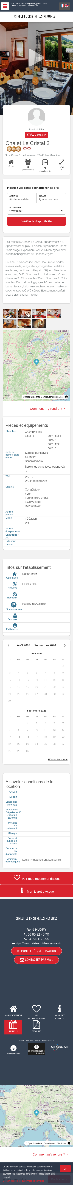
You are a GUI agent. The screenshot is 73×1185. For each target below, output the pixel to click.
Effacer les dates (58, 759)
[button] (36, 135)
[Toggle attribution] (66, 397)
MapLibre (59, 396)
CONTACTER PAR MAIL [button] (38, 959)
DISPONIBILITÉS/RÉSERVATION (36, 951)
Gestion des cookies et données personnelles (23, 1180)
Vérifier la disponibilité (36, 221)
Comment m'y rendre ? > (47, 408)
